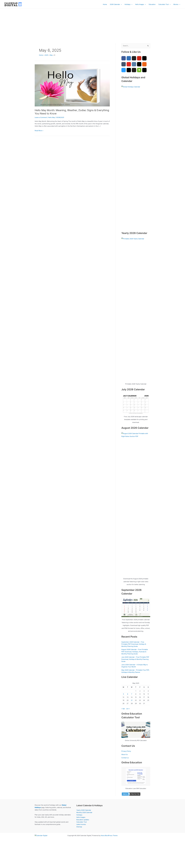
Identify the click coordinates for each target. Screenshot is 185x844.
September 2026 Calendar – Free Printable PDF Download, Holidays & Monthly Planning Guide (133, 644)
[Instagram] (144, 58)
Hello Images (139, 4)
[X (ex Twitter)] (134, 58)
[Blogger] (144, 64)
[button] (121, 4)
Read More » (39, 131)
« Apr (123, 709)
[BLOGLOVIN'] (139, 64)
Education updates (82, 820)
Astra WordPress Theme (109, 835)
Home (105, 4)
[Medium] (144, 70)
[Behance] (129, 70)
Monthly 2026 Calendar (84, 812)
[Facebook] (123, 58)
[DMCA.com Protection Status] (131, 794)
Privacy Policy (126, 751)
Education (152, 4)
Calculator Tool (163, 4)
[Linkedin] (129, 58)
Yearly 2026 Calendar (83, 810)
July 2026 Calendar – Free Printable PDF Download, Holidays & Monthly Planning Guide (135, 659)
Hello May (51, 117)
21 (131, 700)
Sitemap (79, 827)
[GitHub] (134, 70)
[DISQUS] (123, 70)
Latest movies (81, 824)
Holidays (127, 4)
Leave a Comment (41, 117)
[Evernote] (139, 70)
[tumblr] (123, 64)
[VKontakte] (134, 64)
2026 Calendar (115, 4)
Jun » (128, 709)
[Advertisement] (92, 23)
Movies (175, 4)
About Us (124, 754)
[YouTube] (129, 64)
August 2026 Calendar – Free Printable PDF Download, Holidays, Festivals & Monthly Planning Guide (134, 652)
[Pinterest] (139, 58)
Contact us (125, 758)
